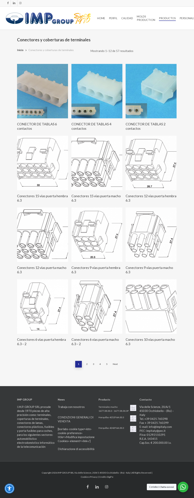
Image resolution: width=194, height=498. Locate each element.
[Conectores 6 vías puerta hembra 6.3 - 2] (42, 306)
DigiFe (110, 476)
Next (115, 364)
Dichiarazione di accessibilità (76, 449)
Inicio (20, 50)
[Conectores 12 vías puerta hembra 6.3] (151, 163)
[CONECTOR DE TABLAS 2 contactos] (151, 91)
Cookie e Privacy (89, 476)
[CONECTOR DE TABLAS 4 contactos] (96, 91)
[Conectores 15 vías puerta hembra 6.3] (42, 163)
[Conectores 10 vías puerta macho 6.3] (151, 306)
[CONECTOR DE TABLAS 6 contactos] (42, 91)
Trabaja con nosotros (71, 406)
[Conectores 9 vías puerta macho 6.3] (151, 234)
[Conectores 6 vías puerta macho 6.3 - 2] (96, 306)
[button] (9, 488)
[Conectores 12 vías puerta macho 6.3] (42, 234)
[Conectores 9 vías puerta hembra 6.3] (96, 234)
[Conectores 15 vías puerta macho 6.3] (96, 163)
